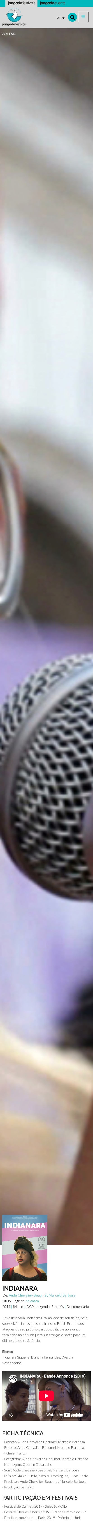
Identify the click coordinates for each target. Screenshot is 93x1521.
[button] (83, 17)
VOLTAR (8, 33)
